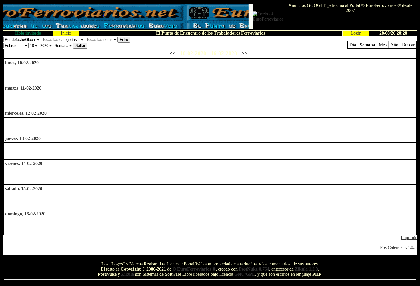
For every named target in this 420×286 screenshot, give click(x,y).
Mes (383, 44)
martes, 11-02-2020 (23, 88)
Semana (367, 44)
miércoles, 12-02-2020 (26, 113)
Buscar (408, 44)
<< (172, 53)
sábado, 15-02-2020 (23, 188)
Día (352, 44)
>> (244, 53)
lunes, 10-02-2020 (22, 62)
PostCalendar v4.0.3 (398, 247)
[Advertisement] (350, 21)
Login (356, 33)
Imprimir (409, 237)
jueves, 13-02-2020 (23, 138)
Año (394, 44)
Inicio (66, 33)
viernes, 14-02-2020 (23, 163)
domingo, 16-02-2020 (25, 213)
